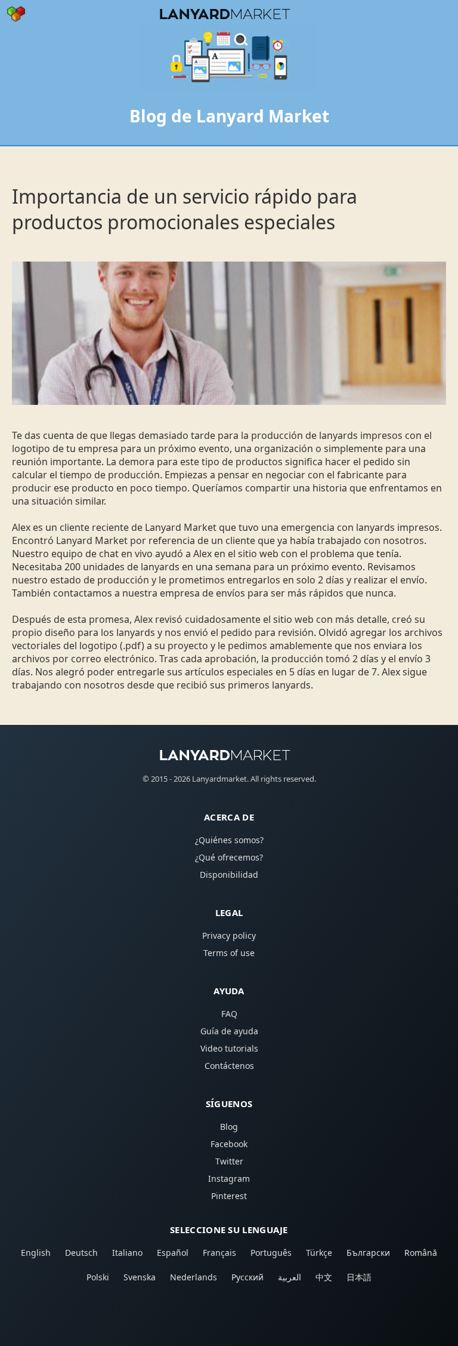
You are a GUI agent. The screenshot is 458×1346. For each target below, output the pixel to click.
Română (420, 1252)
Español (172, 1252)
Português (271, 1252)
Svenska (139, 1277)
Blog (229, 1126)
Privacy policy (229, 935)
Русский (247, 1277)
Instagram (229, 1178)
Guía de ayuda (229, 1031)
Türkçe (319, 1252)
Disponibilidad (229, 874)
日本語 (359, 1277)
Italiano (127, 1252)
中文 (323, 1277)
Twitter (229, 1161)
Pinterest (229, 1195)
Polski (97, 1277)
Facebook (229, 1144)
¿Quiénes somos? (229, 840)
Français (219, 1252)
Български (368, 1252)
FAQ (229, 1013)
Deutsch (81, 1252)
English (36, 1252)
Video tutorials (229, 1048)
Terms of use (229, 952)
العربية (289, 1277)
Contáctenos (229, 1065)
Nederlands (193, 1277)
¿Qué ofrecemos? (229, 857)
